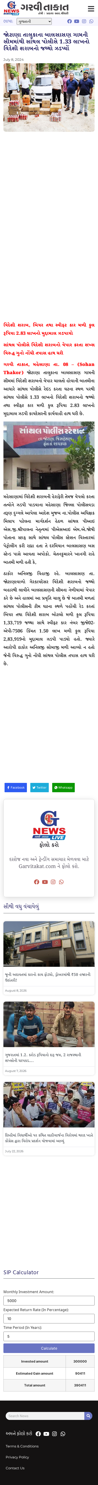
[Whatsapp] (61, 882)
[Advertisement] (49, 185)
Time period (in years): (22, 1327)
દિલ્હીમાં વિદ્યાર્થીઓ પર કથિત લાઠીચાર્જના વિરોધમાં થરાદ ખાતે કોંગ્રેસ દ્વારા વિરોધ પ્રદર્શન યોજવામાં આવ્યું (49, 1138)
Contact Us (15, 1468)
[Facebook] (36, 882)
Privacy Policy (17, 1457)
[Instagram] (53, 882)
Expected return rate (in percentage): (36, 1310)
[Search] (88, 1416)
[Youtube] (45, 882)
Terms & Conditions (22, 1446)
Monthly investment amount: (28, 1292)
